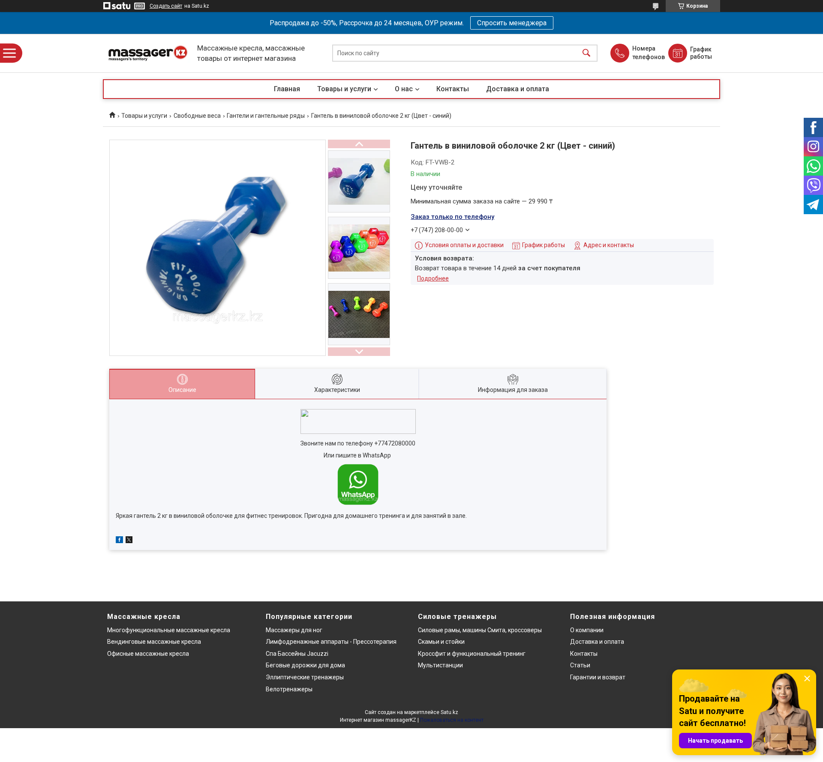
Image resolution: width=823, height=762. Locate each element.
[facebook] (119, 541)
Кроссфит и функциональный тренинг (472, 653)
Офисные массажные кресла (148, 653)
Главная (287, 89)
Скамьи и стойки (441, 641)
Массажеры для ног (294, 630)
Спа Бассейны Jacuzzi (297, 653)
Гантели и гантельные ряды (266, 115)
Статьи (580, 665)
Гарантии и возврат (597, 677)
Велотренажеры (289, 689)
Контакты (452, 89)
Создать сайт (166, 6)
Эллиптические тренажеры (305, 677)
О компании (587, 630)
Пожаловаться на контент (452, 720)
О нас (404, 89)
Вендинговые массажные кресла (154, 641)
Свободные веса (197, 115)
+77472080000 (394, 443)
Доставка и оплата (517, 89)
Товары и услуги (344, 89)
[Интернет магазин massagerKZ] (148, 53)
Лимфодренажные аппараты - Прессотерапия (331, 641)
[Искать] (586, 53)
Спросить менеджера (512, 23)
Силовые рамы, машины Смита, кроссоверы (480, 630)
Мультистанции (440, 665)
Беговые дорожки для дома (305, 665)
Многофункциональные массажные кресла (168, 630)
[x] (129, 541)
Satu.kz (449, 712)
